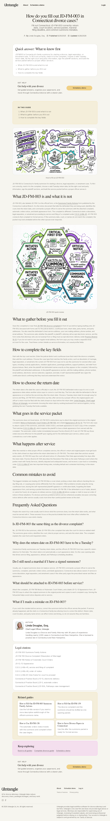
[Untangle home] (11, 5)
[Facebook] (5, 800)
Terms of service (62, 792)
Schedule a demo (37, 5)
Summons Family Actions (68, 203)
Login (103, 5)
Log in (81, 788)
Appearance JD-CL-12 (73, 423)
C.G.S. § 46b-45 (81, 214)
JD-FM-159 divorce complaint (49, 326)
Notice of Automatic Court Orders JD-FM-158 (38, 423)
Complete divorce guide (44, 751)
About (25, 5)
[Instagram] (3, 800)
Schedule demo (70, 788)
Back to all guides (25, 751)
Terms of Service (86, 817)
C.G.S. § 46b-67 (23, 464)
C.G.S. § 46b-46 (58, 492)
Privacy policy (74, 792)
